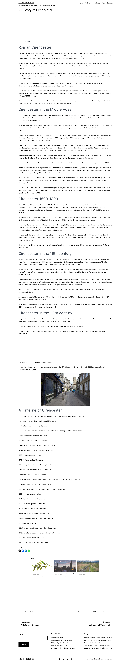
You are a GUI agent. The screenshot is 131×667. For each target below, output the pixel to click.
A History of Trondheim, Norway (61, 640)
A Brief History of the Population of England (65, 573)
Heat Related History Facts (59, 645)
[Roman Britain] (88, 566)
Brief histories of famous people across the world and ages (103, 645)
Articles (88, 3)
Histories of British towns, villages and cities (100, 612)
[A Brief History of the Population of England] (65, 566)
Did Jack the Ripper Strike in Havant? (63, 648)
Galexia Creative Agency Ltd (103, 659)
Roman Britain (80, 573)
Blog (103, 3)
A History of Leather (57, 637)
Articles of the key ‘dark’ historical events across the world (102, 648)
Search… (21, 634)
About (97, 3)
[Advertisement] (65, 27)
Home (81, 3)
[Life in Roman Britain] (42, 566)
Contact (110, 3)
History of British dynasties (92, 643)
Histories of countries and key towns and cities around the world (104, 640)
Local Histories (26, 3)
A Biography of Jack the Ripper (61, 643)
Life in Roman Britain (36, 573)
